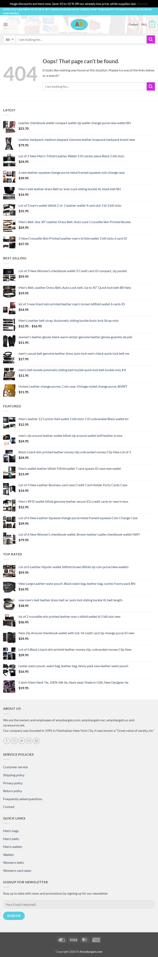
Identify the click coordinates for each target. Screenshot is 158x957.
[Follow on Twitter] (21, 740)
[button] (5, 24)
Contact (133, 24)
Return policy (12, 791)
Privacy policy (13, 783)
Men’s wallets (12, 847)
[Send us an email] (29, 740)
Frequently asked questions (22, 799)
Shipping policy (13, 775)
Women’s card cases (17, 870)
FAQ (143, 24)
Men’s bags (11, 831)
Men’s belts (11, 839)
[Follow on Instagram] (14, 740)
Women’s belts (13, 862)
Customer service (15, 767)
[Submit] (151, 39)
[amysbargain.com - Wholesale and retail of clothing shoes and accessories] (79, 24)
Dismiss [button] (142, 4)
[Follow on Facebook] (6, 740)
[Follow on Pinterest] (36, 740)
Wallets (8, 855)
